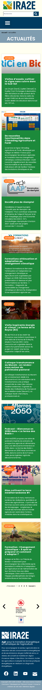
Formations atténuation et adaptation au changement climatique (21, 261)
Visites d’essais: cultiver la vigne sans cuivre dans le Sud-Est (20, 81)
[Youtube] (25, 673)
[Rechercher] (36, 14)
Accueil (4, 32)
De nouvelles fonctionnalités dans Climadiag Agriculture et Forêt (20, 139)
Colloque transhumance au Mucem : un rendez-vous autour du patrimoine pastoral (19, 366)
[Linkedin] (15, 673)
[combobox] (18, 14)
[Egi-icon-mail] (34, 673)
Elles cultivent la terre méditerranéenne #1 (18, 491)
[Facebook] (6, 673)
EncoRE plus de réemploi (19, 202)
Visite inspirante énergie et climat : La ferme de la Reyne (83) (20, 327)
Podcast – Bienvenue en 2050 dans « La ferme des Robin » (20, 431)
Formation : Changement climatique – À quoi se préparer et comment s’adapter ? (20, 551)
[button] (7, 23)
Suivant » (32, 586)
